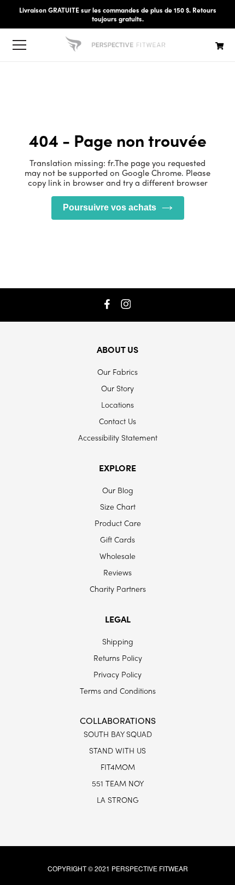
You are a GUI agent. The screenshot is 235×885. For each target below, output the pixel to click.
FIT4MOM (118, 766)
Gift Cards (117, 539)
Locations (117, 404)
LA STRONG (118, 799)
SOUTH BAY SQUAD (118, 733)
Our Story (117, 387)
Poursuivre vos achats (109, 207)
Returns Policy (117, 657)
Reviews (117, 572)
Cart (219, 45)
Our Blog (117, 489)
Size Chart (118, 506)
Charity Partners (118, 588)
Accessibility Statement (117, 437)
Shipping (117, 641)
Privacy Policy (117, 674)
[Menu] (19, 45)
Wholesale (117, 555)
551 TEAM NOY (118, 783)
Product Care (118, 522)
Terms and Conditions (118, 690)
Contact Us (117, 420)
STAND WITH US (117, 750)
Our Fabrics (117, 371)
